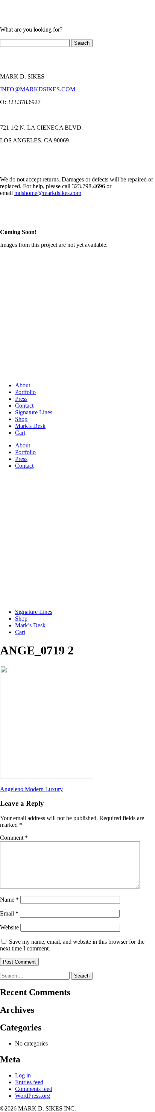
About (22, 385)
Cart (20, 432)
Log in (23, 1075)
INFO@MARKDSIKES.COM (37, 89)
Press (21, 399)
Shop (21, 419)
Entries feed (29, 1082)
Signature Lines (33, 412)
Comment (14, 837)
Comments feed (33, 1089)
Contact (24, 405)
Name (9, 899)
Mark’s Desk (30, 426)
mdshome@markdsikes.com (47, 193)
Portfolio (25, 392)
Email (9, 913)
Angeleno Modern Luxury (31, 789)
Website (9, 927)
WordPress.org (32, 1095)
